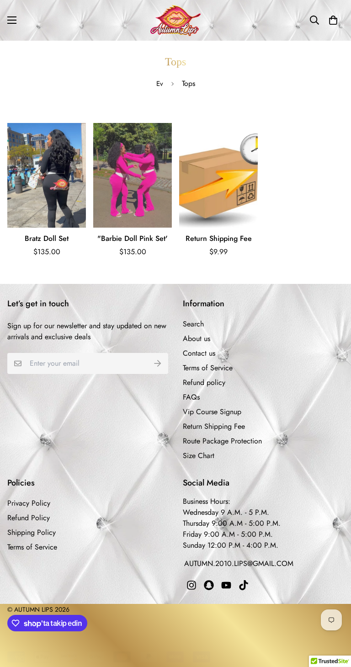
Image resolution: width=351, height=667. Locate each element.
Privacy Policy (28, 503)
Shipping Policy (31, 532)
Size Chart (198, 455)
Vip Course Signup (212, 411)
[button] (333, 20)
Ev (159, 84)
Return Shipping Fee (219, 238)
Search (193, 324)
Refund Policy (28, 517)
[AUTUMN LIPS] (175, 20)
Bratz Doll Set (47, 238)
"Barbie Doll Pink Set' (132, 238)
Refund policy (204, 382)
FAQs (191, 397)
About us (196, 338)
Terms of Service (208, 368)
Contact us (199, 353)
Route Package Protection (222, 441)
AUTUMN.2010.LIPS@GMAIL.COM (238, 563)
